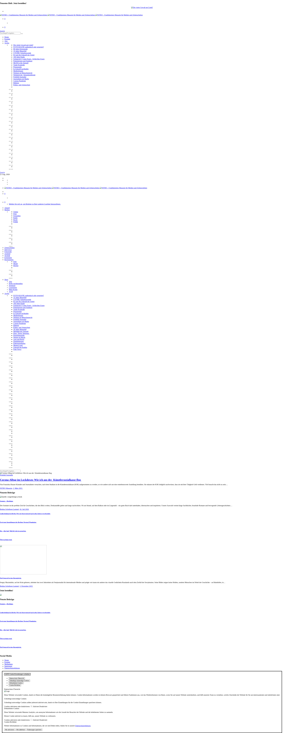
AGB (11, 292)
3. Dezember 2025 (26, 586)
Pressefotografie (19, 335)
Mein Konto (13, 290)
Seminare (12, 286)
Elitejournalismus (19, 343)
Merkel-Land (18, 345)
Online (15, 212)
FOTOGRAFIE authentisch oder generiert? (28, 47)
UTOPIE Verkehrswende (22, 53)
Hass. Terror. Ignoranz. (21, 333)
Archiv (6, 43)
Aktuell (7, 208)
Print (15, 214)
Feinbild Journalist (19, 77)
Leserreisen (13, 288)
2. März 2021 (18, 488)
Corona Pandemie (19, 81)
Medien (7, 210)
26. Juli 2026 (24, 509)
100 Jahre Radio (19, 57)
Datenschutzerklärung (12, 668)
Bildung (16, 83)
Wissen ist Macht (19, 337)
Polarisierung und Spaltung (22, 61)
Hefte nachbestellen (16, 284)
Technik (7, 256)
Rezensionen (8, 260)
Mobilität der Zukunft (20, 331)
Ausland (7, 254)
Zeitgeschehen (9, 248)
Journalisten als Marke (21, 79)
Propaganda (17, 67)
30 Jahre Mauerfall (19, 329)
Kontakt (7, 39)
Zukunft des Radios (20, 347)
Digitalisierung (18, 341)
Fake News (17, 349)
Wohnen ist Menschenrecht (22, 73)
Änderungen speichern (34, 730)
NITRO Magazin (6, 488)
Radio (15, 218)
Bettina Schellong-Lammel (9, 509)
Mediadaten (8, 664)
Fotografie (8, 252)
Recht (15, 220)
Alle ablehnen (20, 730)
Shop (6, 280)
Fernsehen (17, 216)
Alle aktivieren (9, 730)
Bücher (15, 266)
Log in (2, 31)
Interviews (8, 250)
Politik (15, 222)
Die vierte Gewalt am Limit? (23, 45)
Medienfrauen (18, 71)
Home (6, 37)
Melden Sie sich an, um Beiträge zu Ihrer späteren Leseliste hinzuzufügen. (35, 204)
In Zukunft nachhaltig (21, 69)
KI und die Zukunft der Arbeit (23, 55)
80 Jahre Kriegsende (20, 49)
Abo (6, 41)
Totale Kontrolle (19, 65)
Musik (15, 264)
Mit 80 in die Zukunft (20, 63)
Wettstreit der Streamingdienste (24, 75)
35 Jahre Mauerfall (19, 51)
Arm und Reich (18, 339)
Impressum (8, 666)
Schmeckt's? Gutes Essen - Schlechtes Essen (28, 59)
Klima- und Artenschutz (21, 85)
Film (15, 262)
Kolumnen (8, 258)
